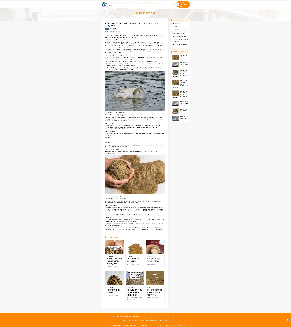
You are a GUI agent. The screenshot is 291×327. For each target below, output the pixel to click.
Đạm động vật (177, 23)
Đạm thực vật (177, 26)
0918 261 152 (126, 320)
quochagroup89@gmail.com (151, 320)
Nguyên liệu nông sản (179, 36)
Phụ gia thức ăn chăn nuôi (180, 30)
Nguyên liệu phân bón (179, 33)
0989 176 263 (135, 320)
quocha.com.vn (166, 320)
